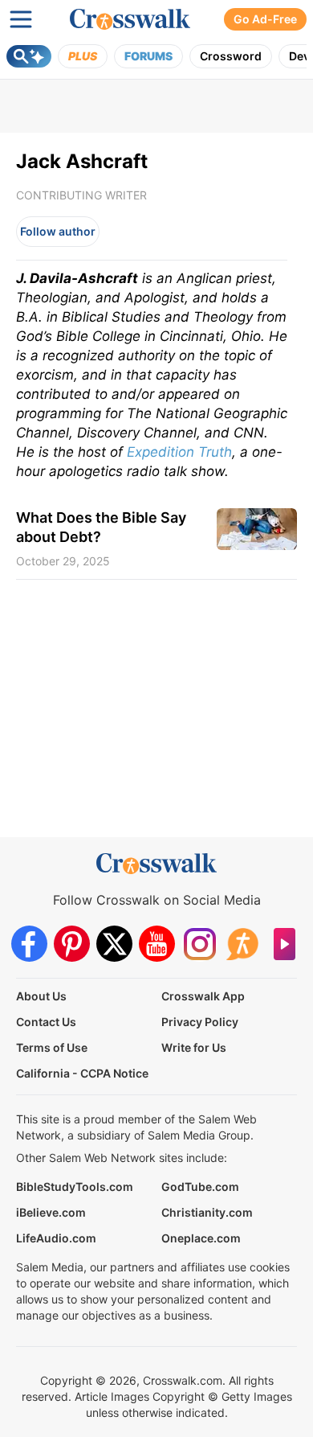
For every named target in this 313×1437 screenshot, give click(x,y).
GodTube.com (200, 1186)
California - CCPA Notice (82, 1073)
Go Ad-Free (265, 19)
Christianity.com (207, 1212)
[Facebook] (29, 944)
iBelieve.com (51, 1212)
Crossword (231, 56)
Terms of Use (51, 1047)
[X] (114, 944)
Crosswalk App (203, 996)
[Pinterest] (72, 944)
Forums (148, 56)
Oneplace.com (201, 1238)
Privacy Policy (199, 1021)
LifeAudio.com (56, 1238)
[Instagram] (199, 944)
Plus (82, 56)
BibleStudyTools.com (74, 1186)
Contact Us (46, 1021)
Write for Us (193, 1047)
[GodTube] (284, 944)
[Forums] (242, 944)
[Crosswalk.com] (130, 19)
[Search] (28, 56)
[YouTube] (157, 944)
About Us (41, 996)
